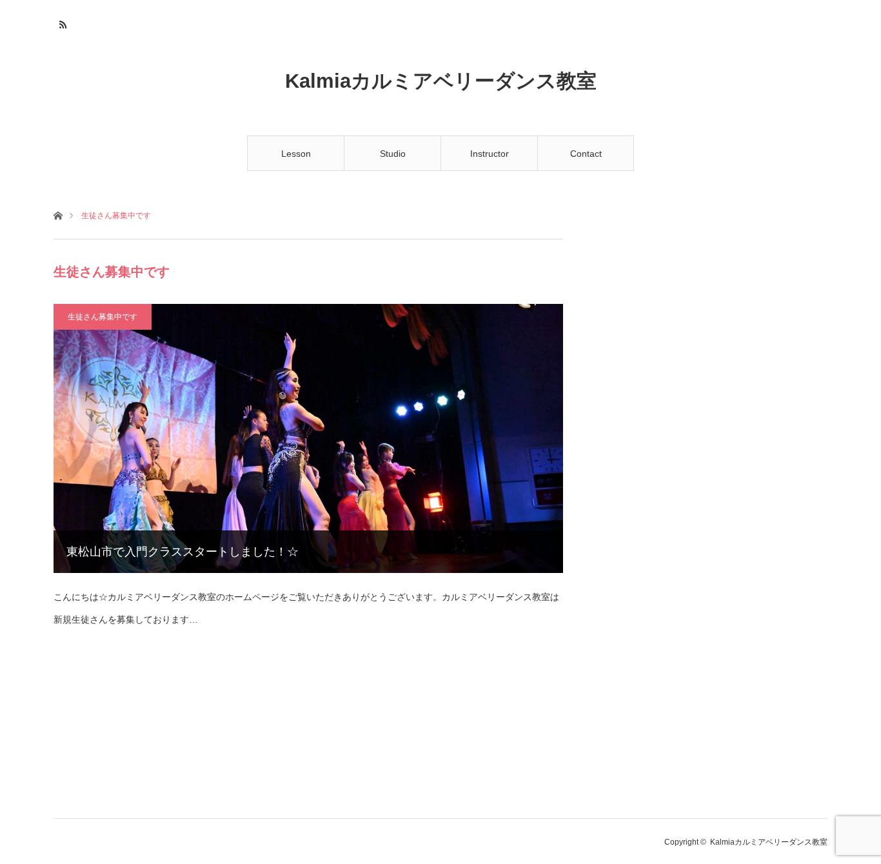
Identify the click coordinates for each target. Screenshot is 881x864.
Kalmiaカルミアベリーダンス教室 (441, 81)
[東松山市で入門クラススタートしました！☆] (308, 438)
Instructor (489, 153)
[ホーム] (58, 214)
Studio (393, 153)
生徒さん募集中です (102, 316)
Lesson (296, 153)
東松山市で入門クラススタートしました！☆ (182, 551)
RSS (62, 22)
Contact (586, 153)
